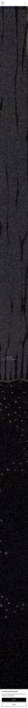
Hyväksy (14, 699)
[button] (25, 3)
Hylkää (14, 704)
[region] (14, 698)
